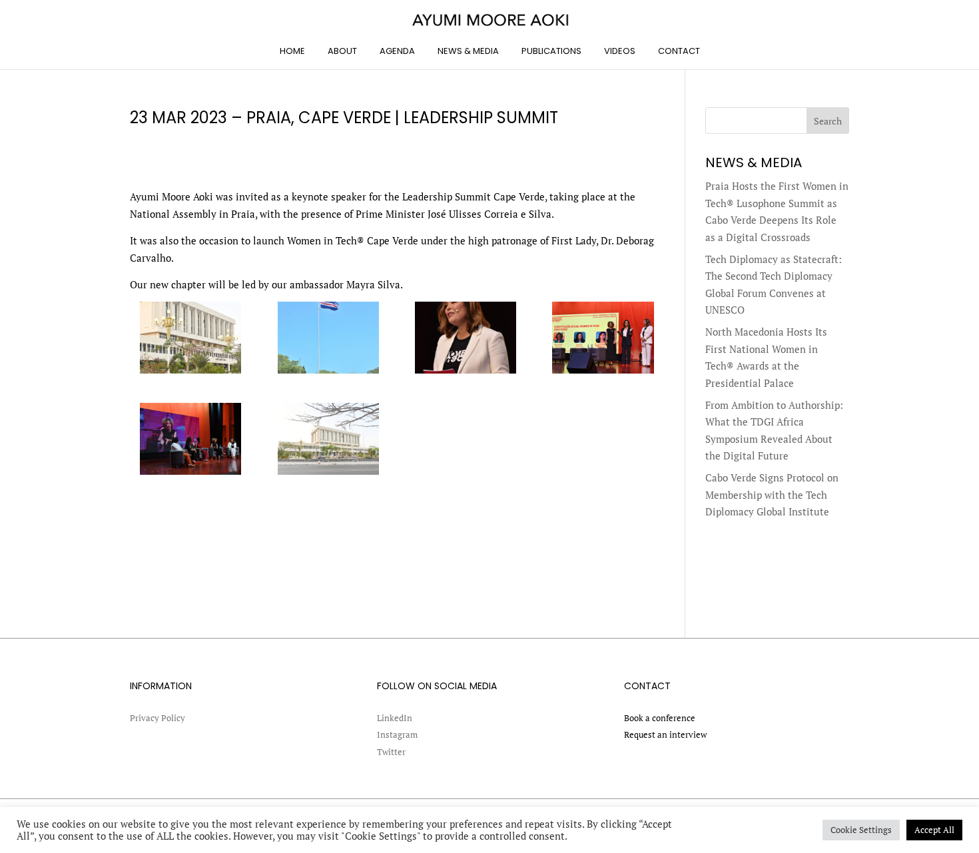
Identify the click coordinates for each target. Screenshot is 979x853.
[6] (328, 474)
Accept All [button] (934, 830)
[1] (190, 373)
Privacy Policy (157, 718)
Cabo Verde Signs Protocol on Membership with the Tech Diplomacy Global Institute (771, 494)
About (342, 51)
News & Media (468, 51)
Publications (551, 51)
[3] (465, 373)
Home (292, 51)
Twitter (391, 752)
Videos (619, 51)
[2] (328, 373)
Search (828, 121)
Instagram (397, 734)
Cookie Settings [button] (861, 830)
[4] (602, 373)
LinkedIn (394, 718)
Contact (679, 51)
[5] (190, 474)
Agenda (397, 51)
